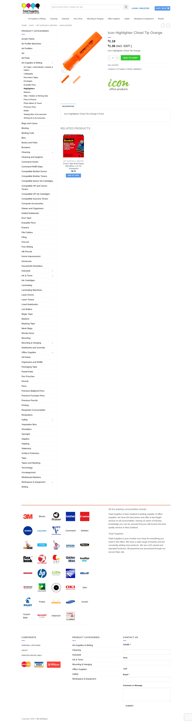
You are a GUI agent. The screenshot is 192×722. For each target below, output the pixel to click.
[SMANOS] (56, 616)
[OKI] (70, 587)
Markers (27, 92)
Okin (85, 587)
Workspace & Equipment (144, 19)
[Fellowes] (84, 545)
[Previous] (64, 51)
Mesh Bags (27, 328)
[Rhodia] (56, 601)
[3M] (27, 516)
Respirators (27, 415)
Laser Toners (28, 299)
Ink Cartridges (28, 280)
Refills (26, 111)
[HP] (42, 573)
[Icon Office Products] (119, 86)
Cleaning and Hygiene (32, 157)
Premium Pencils (30, 400)
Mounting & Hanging (95, 19)
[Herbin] (27, 573)
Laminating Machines (32, 290)
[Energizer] (56, 545)
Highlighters (66, 25)
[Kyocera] (27, 587)
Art (23, 53)
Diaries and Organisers (33, 208)
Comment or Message (132, 685)
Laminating (27, 285)
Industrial (65, 19)
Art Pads (26, 58)
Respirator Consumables (33, 410)
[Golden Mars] (70, 559)
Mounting (26, 338)
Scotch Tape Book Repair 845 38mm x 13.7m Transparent (73, 166)
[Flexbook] (27, 559)
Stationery (26, 448)
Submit (130, 706)
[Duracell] (27, 545)
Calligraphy (28, 74)
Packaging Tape (29, 367)
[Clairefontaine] (56, 530)
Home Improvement (31, 256)
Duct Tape (26, 218)
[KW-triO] (84, 573)
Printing (25, 405)
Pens (24, 386)
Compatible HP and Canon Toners (34, 187)
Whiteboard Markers (31, 477)
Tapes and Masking (31, 463)
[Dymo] (42, 545)
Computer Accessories (32, 203)
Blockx (42, 516)
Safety (126, 19)
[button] (140, 8)
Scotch (84, 602)
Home (24, 25)
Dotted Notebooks (30, 213)
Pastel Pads (27, 371)
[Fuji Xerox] (42, 559)
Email (126, 675)
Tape (24, 458)
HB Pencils (27, 251)
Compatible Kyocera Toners (35, 199)
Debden (85, 530)
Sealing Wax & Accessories (35, 114)
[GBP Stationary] (56, 559)
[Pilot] (27, 601)
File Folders (27, 232)
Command (71, 530)
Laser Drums (28, 295)
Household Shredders (32, 266)
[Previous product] (168, 25)
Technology (27, 468)
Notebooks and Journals (33, 347)
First (125, 658)
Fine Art (25, 242)
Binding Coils (28, 133)
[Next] (101, 51)
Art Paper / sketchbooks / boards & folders (38, 68)
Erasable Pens (30, 85)
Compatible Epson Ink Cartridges (37, 181)
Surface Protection (30, 453)
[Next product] (163, 25)
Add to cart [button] (73, 175)
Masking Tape (28, 323)
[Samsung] (70, 601)
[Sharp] (42, 616)
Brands (161, 19)
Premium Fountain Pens (33, 395)
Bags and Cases (30, 123)
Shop (31, 25)
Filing (24, 237)
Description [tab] (68, 106)
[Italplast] (70, 573)
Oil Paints (26, 357)
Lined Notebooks (30, 304)
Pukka (42, 602)
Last (125, 669)
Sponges (26, 434)
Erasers (25, 227)
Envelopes (28, 81)
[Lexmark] (42, 587)
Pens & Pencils (30, 100)
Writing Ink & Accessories (34, 118)
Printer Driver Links (32, 655)
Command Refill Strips (32, 166)
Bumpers (26, 147)
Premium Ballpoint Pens (33, 391)
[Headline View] (84, 559)
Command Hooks (30, 162)
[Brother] (70, 516)
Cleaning (53, 19)
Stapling (25, 443)
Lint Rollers (27, 309)
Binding (25, 128)
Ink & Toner (78, 19)
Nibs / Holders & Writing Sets (36, 96)
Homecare (27, 261)
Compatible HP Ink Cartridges (36, 194)
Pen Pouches (28, 376)
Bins (24, 138)
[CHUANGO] (42, 530)
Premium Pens (30, 107)
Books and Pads (29, 142)
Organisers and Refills (32, 362)
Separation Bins (29, 424)
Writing (25, 487)
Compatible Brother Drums (34, 171)
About (25, 650)
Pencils (25, 381)
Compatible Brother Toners (34, 176)
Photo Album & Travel (33, 103)
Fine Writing (27, 247)
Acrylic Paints (28, 39)
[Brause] (56, 516)
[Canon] (84, 516)
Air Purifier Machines (31, 43)
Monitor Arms (28, 333)
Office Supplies (114, 19)
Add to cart (130, 58)
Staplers (25, 439)
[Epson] (70, 545)
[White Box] (70, 616)
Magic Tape (27, 314)
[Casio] (27, 530)
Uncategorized (29, 472)
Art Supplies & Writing (37, 19)
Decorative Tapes (31, 77)
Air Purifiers (27, 48)
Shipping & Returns (31, 645)
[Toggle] (52, 62)
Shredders (27, 429)
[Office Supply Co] (56, 587)
